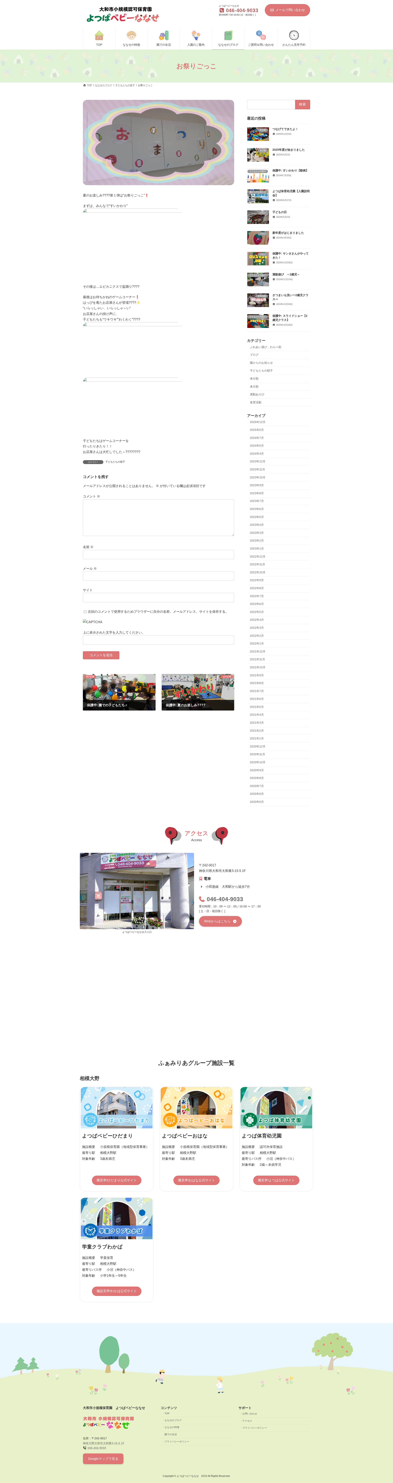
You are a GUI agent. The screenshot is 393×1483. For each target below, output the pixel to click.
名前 (88, 547)
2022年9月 (257, 580)
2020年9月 (257, 770)
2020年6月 (257, 794)
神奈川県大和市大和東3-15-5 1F (103, 1443)
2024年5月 (257, 445)
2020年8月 (257, 778)
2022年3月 (257, 627)
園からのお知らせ (261, 362)
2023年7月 (257, 501)
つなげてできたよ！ (285, 129)
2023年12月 (257, 461)
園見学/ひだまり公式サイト (117, 1180)
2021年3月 (257, 722)
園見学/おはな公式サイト (196, 1180)
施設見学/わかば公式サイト (117, 1291)
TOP (167, 1413)
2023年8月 (257, 493)
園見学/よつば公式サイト (276, 1180)
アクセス (247, 1420)
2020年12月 (257, 746)
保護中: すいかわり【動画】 (290, 170)
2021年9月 (257, 675)
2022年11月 (257, 564)
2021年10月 (257, 667)
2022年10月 (257, 572)
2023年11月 (257, 469)
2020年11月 (257, 754)
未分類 (254, 378)
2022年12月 (257, 556)
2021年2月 (257, 730)
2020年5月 (257, 801)
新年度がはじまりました (288, 232)
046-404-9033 (225, 899)
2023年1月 (257, 548)
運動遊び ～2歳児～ (286, 274)
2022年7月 (257, 596)
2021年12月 (257, 651)
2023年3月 (257, 532)
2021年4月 (257, 714)
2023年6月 (257, 509)
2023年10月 (257, 477)
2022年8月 (257, 588)
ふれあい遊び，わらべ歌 (265, 347)
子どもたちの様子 (115, 461)
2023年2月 (257, 540)
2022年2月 (257, 635)
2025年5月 (257, 429)
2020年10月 (257, 762)
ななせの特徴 (172, 1427)
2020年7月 (257, 786)
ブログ (254, 354)
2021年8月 (257, 683)
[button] (220, 921)
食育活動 (255, 402)
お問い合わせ (249, 1413)
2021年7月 (257, 691)
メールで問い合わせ (290, 10)
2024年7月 (257, 437)
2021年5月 (257, 706)
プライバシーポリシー (177, 1441)
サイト (88, 590)
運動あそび (257, 394)
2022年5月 (257, 612)
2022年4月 (257, 620)
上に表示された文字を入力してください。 (114, 632)
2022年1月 (257, 643)
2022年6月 (257, 604)
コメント (91, 496)
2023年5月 (257, 517)
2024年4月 (257, 453)
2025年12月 (257, 422)
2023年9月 (257, 485)
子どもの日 (279, 212)
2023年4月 (257, 524)
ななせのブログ (173, 1420)
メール (90, 568)
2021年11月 (257, 659)
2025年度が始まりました (288, 149)
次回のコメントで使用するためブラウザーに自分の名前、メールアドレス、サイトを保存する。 (158, 611)
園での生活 (171, 1434)
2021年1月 (257, 738)
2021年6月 (257, 698)
